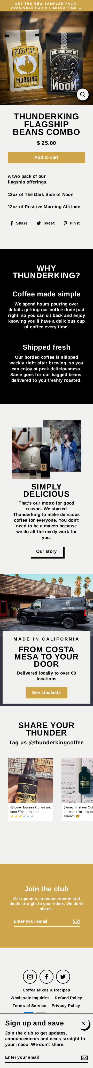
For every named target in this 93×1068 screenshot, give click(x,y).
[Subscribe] (75, 922)
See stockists (46, 692)
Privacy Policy (66, 1005)
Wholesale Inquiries (30, 998)
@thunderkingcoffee (56, 742)
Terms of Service (30, 1005)
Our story (46, 551)
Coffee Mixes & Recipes (46, 990)
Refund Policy (68, 998)
